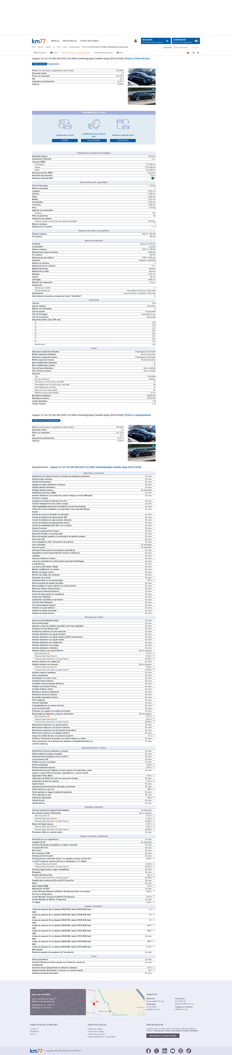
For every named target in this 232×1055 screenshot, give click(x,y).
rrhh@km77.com (181, 1009)
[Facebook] (148, 1050)
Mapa (53, 1002)
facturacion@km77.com (184, 1004)
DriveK (32, 1034)
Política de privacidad (96, 1034)
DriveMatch (34, 1031)
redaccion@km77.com (155, 1001)
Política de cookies (95, 1029)
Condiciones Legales (96, 1031)
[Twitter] (156, 1050)
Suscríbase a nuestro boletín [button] (163, 1036)
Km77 (39, 41)
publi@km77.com (153, 1009)
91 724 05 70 (49, 1005)
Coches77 (34, 1029)
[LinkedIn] (164, 1050)
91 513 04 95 (46, 1008)
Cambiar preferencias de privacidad (101, 1037)
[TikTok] (188, 1050)
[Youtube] (172, 1050)
